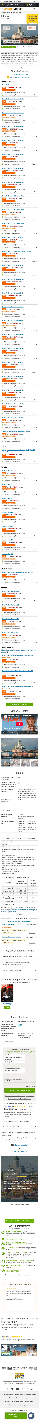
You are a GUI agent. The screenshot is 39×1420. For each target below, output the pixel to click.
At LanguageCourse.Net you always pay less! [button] (19, 1052)
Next (35, 748)
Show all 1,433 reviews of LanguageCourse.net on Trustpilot (16, 1328)
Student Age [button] (5, 810)
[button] (1, 1)
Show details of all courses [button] (20, 74)
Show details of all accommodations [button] (20, 921)
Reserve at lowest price (8, 47)
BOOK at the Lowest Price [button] (19, 1090)
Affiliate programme (13, 1405)
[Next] (36, 47)
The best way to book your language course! (19, 1096)
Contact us (19, 1398)
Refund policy (30, 1086)
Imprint (27, 1398)
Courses (19, 47)
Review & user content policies (14, 1401)
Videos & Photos (28, 47)
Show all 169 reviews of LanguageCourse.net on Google (18, 1340)
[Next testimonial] (36, 1297)
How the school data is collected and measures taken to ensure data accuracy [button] (17, 1114)
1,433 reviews (23, 1109)
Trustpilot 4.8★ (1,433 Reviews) (13, 5)
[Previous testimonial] (3, 1297)
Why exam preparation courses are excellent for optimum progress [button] (18, 651)
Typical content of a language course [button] (20, 77)
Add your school (26, 1405)
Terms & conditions (7, 1394)
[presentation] (7, 28)
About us (11, 1398)
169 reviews (29, 1106)
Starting (7, 1062)
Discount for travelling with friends (19, 1099)
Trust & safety (29, 1401)
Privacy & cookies (31, 1394)
